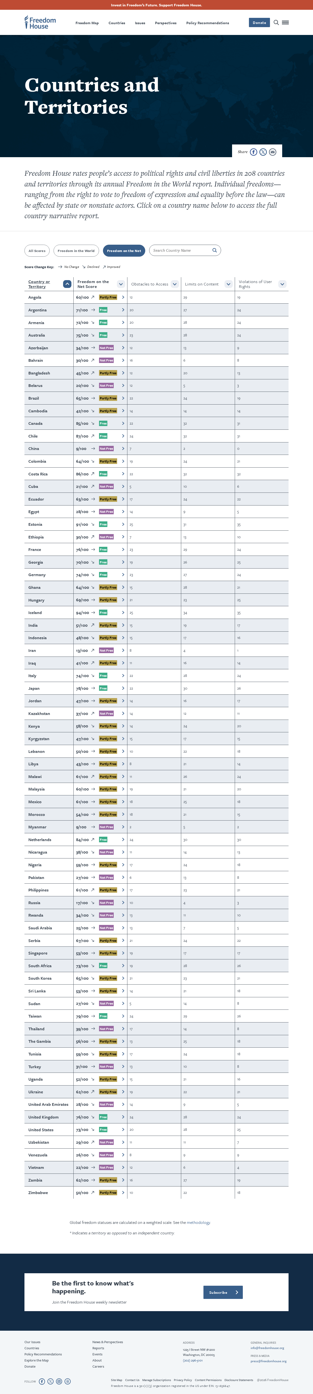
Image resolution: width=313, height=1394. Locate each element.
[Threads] (68, 1381)
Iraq (32, 663)
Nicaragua (37, 852)
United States (41, 1130)
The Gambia (39, 1041)
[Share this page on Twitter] (263, 152)
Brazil (33, 398)
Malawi (35, 776)
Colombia (37, 461)
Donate (259, 22)
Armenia (36, 322)
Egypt (33, 511)
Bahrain (35, 360)
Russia (34, 903)
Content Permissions (208, 1380)
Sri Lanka (37, 991)
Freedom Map (87, 22)
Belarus (35, 385)
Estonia (35, 524)
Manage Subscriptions (156, 1380)
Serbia (34, 940)
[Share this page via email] (272, 152)
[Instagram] (59, 1381)
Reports (98, 1347)
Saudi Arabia (40, 928)
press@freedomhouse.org (269, 1361)
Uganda (35, 1079)
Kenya (34, 726)
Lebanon (36, 751)
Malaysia (36, 789)
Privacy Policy (183, 1380)
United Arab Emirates (48, 1104)
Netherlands (39, 839)
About (97, 1360)
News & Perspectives (107, 1341)
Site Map (116, 1380)
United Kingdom (43, 1117)
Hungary (36, 600)
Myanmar (37, 827)
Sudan (34, 1003)
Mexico (35, 802)
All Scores (37, 250)
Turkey (34, 1067)
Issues (140, 22)
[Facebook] (42, 1381)
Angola (34, 297)
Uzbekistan (38, 1142)
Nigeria (35, 865)
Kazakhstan (39, 713)
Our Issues (32, 1341)
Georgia (35, 562)
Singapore (37, 953)
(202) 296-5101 (193, 1360)
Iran (32, 650)
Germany (37, 574)
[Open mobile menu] (285, 22)
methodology (198, 1222)
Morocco (36, 814)
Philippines (38, 890)
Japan (34, 688)
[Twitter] (50, 1381)
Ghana (34, 587)
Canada (35, 423)
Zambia (35, 1180)
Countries (117, 22)
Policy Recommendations (207, 22)
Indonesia (37, 638)
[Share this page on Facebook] (253, 152)
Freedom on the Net (124, 250)
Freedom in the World (76, 250)
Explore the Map (36, 1360)
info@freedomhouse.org (267, 1347)
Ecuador (36, 499)
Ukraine (35, 1092)
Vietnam (36, 1167)
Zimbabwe (38, 1192)
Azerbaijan (38, 348)
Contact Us (132, 1380)
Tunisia (34, 1054)
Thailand (36, 1029)
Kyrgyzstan (38, 738)
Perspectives (166, 22)
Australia (36, 335)
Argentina (37, 310)
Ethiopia (36, 537)
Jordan (35, 701)
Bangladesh (39, 373)
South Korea (40, 978)
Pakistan (36, 877)
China (33, 448)
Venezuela (37, 1155)
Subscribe (218, 1292)
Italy (32, 675)
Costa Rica (38, 474)
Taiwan (35, 1016)
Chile (33, 436)
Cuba (33, 486)
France (34, 549)
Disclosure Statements (238, 1380)
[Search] (276, 22)
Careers (98, 1366)
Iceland (35, 612)
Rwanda (35, 915)
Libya (33, 764)
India (33, 625)
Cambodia (37, 411)
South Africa (40, 966)
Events (97, 1354)
